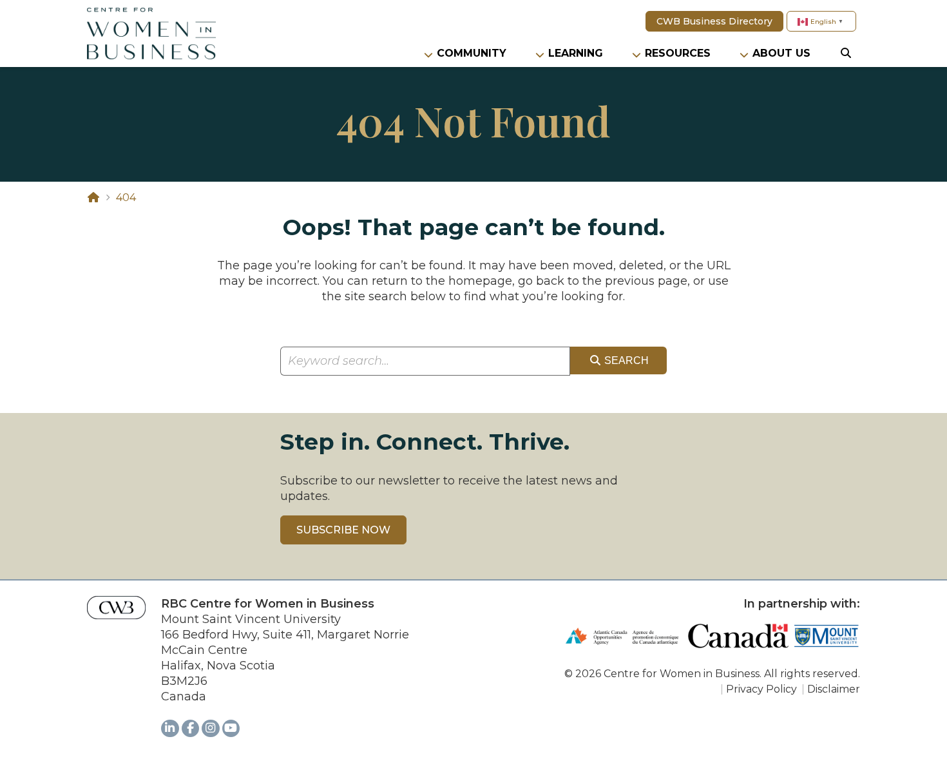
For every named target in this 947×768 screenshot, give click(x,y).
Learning (575, 53)
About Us (781, 53)
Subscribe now (343, 530)
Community (471, 53)
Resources (678, 53)
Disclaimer (833, 689)
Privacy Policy (761, 689)
